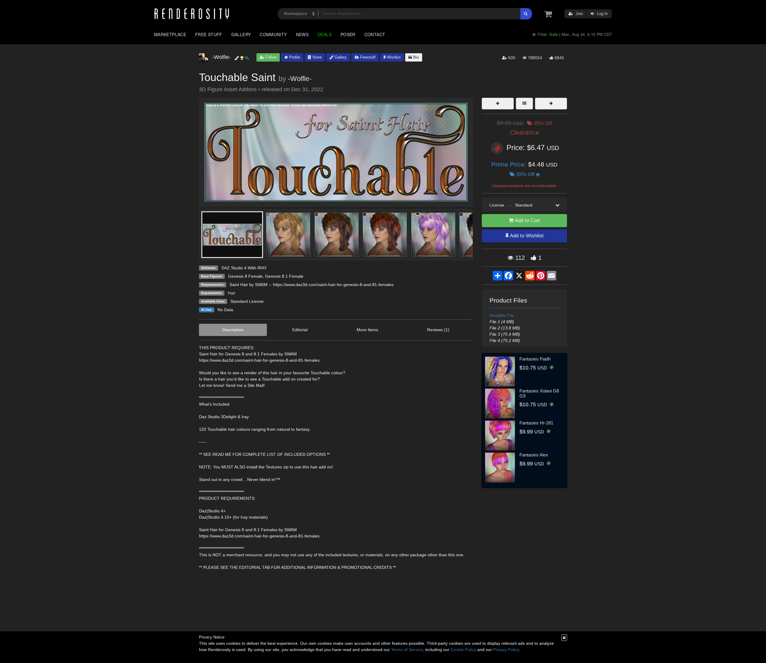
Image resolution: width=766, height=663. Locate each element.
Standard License (247, 301)
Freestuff (367, 57)
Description (233, 329)
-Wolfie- (300, 79)
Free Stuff (208, 34)
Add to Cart (526, 220)
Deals (324, 34)
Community (273, 34)
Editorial (300, 329)
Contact (374, 34)
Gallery (241, 34)
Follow (270, 57)
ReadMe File (502, 315)
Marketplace (170, 34)
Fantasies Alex (533, 454)
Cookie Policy (463, 649)
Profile (294, 57)
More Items (367, 329)
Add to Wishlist (526, 236)
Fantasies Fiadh (535, 358)
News (302, 34)
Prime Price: (509, 164)
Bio (415, 57)
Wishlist (393, 57)
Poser (348, 34)
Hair (231, 293)
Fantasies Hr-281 (536, 422)
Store (316, 57)
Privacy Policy (506, 649)
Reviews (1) (438, 329)
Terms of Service (407, 649)
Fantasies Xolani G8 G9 (539, 393)
